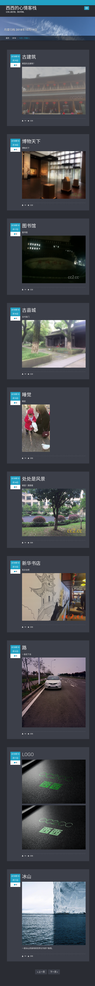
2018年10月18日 (15, 143)
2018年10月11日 (15, 756)
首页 (7, 38)
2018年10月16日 (15, 312)
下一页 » (54, 972)
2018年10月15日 (15, 396)
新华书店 (31, 563)
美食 (31, 543)
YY (25, 121)
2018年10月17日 (15, 227)
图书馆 (29, 226)
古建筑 (29, 57)
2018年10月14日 (15, 480)
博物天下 (31, 141)
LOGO (28, 754)
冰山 (26, 876)
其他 (31, 458)
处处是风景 (33, 479)
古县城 (29, 310)
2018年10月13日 (15, 565)
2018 (14, 38)
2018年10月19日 (15, 58)
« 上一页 (41, 972)
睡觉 (26, 394)
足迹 (31, 121)
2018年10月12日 (15, 649)
